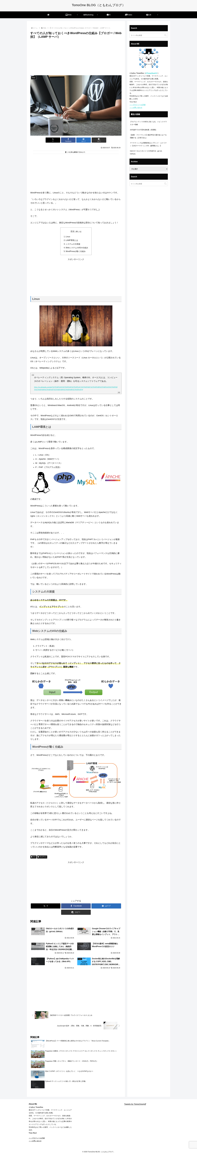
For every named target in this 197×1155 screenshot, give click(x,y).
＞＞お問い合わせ (136, 107)
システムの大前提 (73, 244)
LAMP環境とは (72, 240)
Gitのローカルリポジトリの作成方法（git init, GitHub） (146, 152)
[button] (99, 140)
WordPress (43, 857)
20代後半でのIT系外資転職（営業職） (143, 130)
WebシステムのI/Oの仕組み (77, 248)
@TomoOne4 (150, 73)
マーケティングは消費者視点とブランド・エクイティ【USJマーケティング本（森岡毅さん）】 (148, 144)
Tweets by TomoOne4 (134, 1104)
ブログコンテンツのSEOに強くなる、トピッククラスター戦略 (148, 123)
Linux (68, 237)
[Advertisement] (76, 56)
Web (34, 857)
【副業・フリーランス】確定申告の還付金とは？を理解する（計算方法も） (148, 136)
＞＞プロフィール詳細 (137, 105)
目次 (73, 231)
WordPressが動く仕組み (76, 251)
